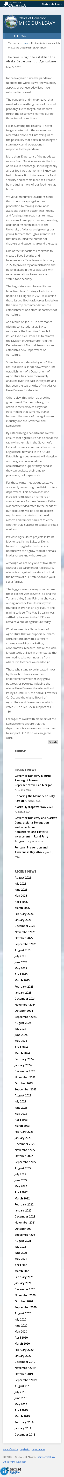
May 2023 (21, 1114)
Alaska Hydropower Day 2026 (34, 807)
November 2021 (25, 1222)
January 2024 (23, 1065)
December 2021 (25, 1216)
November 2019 (25, 1368)
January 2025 (23, 992)
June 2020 (21, 1325)
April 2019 (21, 1410)
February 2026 (24, 914)
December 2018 (25, 1434)
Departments (38, 1449)
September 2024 (26, 1017)
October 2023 (24, 1083)
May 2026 (21, 895)
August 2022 (23, 1168)
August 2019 (23, 1386)
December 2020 (25, 1289)
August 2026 (23, 877)
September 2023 (26, 1089)
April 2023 (21, 1120)
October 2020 (24, 1301)
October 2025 (24, 938)
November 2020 (25, 1295)
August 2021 (23, 1241)
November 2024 (25, 1005)
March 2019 (22, 1416)
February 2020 (24, 1350)
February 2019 (24, 1422)
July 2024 (20, 1029)
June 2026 (21, 889)
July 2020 (20, 1319)
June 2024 (21, 1035)
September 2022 (26, 1162)
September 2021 (26, 1235)
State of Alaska (23, 4)
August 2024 (23, 1023)
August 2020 (23, 1313)
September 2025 (26, 944)
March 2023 (22, 1126)
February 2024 (24, 1059)
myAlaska (25, 1449)
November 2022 (25, 1150)
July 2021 (20, 1247)
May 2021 (21, 1259)
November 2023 (25, 1077)
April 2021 (21, 1265)
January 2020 (23, 1356)
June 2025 (21, 962)
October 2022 (24, 1156)
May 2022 (21, 1186)
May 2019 (21, 1404)
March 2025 (22, 980)
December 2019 (25, 1362)
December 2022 (25, 1144)
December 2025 (25, 926)
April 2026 (21, 902)
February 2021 (24, 1277)
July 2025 (20, 956)
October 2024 (24, 1011)
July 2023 (20, 1101)
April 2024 (21, 1047)
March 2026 (22, 908)
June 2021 (21, 1253)
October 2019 (24, 1374)
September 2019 (26, 1380)
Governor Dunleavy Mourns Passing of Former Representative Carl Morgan (33, 780)
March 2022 (22, 1198)
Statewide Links (52, 4)
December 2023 (25, 1071)
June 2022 (21, 1180)
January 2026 (23, 920)
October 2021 (24, 1229)
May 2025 (21, 968)
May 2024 (21, 1041)
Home (26, 43)
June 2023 (21, 1108)
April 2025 (21, 974)
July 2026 (20, 883)
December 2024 (25, 998)
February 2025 (24, 986)
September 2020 (26, 1307)
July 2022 (20, 1174)
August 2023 (23, 1095)
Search (53, 742)
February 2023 (24, 1132)
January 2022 (23, 1210)
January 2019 (23, 1428)
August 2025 (23, 950)
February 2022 (24, 1204)
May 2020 (21, 1331)
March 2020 (22, 1343)
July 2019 (20, 1392)
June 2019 (21, 1398)
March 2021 (22, 1271)
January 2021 (23, 1283)
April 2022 (21, 1192)
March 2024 (22, 1053)
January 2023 (23, 1138)
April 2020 (21, 1337)
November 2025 (25, 932)
